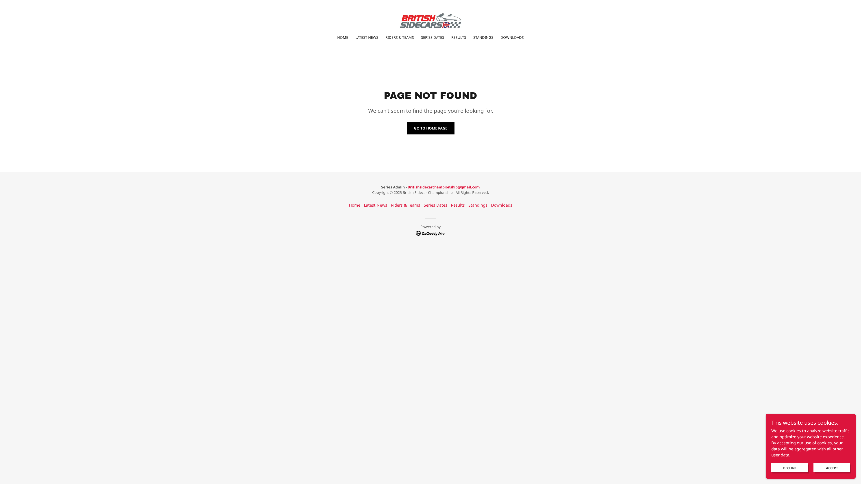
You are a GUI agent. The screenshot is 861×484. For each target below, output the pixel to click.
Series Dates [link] (432, 37)
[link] (430, 20)
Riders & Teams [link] (399, 37)
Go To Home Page (430, 128)
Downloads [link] (512, 37)
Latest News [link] (366, 37)
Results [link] (458, 37)
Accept (832, 468)
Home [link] (342, 37)
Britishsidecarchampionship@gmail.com (444, 187)
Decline (789, 468)
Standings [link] (483, 37)
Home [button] (354, 205)
